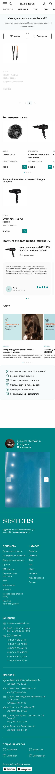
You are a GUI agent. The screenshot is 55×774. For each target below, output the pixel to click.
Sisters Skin (38, 749)
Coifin (5, 151)
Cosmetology (39, 756)
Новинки (33, 573)
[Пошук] (10, 4)
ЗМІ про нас (8, 569)
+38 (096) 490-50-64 (17, 660)
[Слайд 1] (26, 298)
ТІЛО (35, 9)
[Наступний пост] (46, 479)
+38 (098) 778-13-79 (16, 684)
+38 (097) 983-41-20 (17, 648)
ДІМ (46, 9)
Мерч (31, 569)
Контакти (7, 589)
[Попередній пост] (8, 479)
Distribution (12, 756)
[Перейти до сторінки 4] (30, 172)
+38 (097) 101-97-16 (16, 703)
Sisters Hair (12, 749)
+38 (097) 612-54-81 (17, 640)
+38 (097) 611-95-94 (16, 692)
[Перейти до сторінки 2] (26, 172)
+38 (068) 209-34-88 (17, 721)
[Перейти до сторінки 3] (28, 172)
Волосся (33, 551)
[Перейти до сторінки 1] (24, 172)
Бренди (32, 582)
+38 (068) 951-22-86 (17, 656)
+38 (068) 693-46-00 (17, 652)
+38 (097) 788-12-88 (17, 644)
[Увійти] (44, 4)
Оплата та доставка (12, 551)
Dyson (5, 71)
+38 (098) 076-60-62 (17, 730)
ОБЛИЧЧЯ (23, 9)
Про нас (6, 564)
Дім (30, 564)
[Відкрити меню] (5, 4)
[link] (50, 4)
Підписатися (24, 447)
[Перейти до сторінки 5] (30, 362)
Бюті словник (9, 585)
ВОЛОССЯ (8, 9)
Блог (5, 580)
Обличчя (33, 555)
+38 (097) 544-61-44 (17, 711)
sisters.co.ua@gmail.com (18, 623)
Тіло (31, 560)
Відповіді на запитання (13, 560)
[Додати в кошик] (24, 167)
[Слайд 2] (28, 298)
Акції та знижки (36, 578)
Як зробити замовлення (14, 555)
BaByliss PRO (33, 151)
